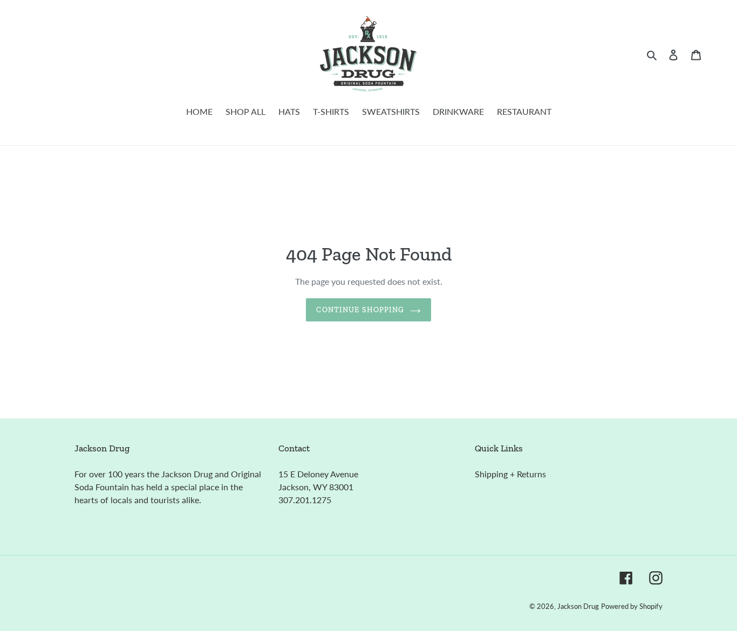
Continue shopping (360, 309)
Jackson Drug (578, 606)
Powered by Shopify (632, 606)
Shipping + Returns (510, 474)
